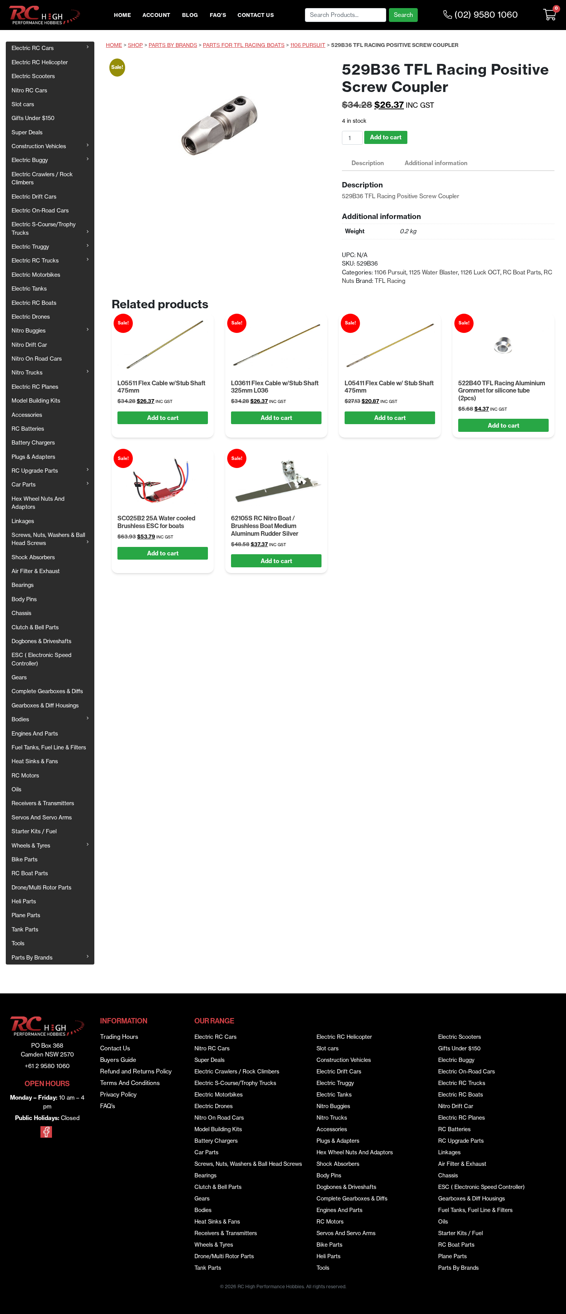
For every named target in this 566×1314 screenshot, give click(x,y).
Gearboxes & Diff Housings (45, 705)
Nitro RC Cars (29, 90)
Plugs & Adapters (33, 456)
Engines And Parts (35, 733)
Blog (190, 15)
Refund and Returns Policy (136, 1071)
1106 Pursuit (307, 45)
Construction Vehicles (39, 146)
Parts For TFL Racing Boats (244, 45)
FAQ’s (218, 15)
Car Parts (23, 484)
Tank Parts (25, 929)
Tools (18, 943)
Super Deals (27, 132)
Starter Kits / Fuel (34, 831)
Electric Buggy (30, 160)
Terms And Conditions (130, 1083)
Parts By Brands (32, 957)
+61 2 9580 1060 (47, 1066)
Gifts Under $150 (33, 118)
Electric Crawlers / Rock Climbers (42, 178)
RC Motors (25, 775)
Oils (16, 789)
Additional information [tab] (436, 163)
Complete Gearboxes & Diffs (47, 691)
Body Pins (24, 599)
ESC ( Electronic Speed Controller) (42, 659)
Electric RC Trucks (35, 260)
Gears (19, 677)
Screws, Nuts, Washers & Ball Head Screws (48, 539)
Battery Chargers (33, 442)
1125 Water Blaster (433, 272)
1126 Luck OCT (480, 272)
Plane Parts (26, 915)
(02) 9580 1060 (485, 14)
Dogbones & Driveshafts (41, 641)
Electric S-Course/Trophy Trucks (43, 228)
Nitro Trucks (27, 372)
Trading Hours (119, 1036)
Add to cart (386, 137)
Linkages (23, 521)
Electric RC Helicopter (40, 62)
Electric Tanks (29, 288)
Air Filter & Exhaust (36, 571)
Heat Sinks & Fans (35, 761)
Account (156, 15)
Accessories (27, 414)
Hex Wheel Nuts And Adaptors (38, 502)
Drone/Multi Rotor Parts (41, 887)
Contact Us (256, 15)
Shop (135, 45)
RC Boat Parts (30, 873)
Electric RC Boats (34, 302)
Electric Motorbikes (36, 274)
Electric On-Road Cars (40, 210)
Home (122, 15)
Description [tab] (368, 163)
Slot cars (23, 104)
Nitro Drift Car (29, 344)
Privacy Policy (118, 1094)
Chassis (21, 613)
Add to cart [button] (163, 417)
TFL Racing (390, 280)
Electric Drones (31, 316)
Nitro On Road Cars (37, 358)
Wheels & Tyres (31, 845)
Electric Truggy (30, 246)
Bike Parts (24, 859)
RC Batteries (28, 428)
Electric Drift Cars (34, 196)
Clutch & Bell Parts (35, 627)
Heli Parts (24, 901)
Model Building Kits (36, 400)
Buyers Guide (118, 1059)
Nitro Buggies (28, 330)
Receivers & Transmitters (43, 803)
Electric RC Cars (33, 48)
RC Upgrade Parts (35, 470)
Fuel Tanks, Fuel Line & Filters (49, 747)
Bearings (22, 585)
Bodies (20, 719)
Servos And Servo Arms (42, 817)
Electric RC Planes (35, 386)
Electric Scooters (33, 76)
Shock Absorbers (33, 557)
